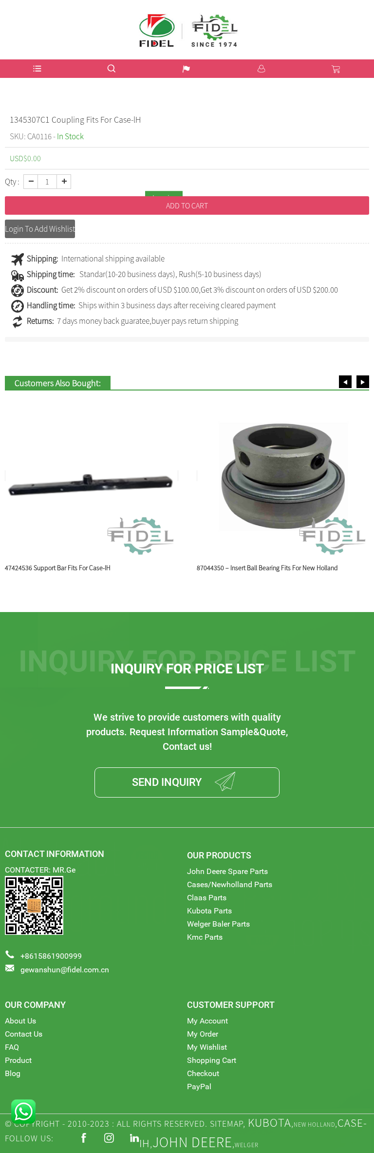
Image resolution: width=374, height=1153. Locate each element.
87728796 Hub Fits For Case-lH (239, 567)
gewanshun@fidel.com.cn (64, 969)
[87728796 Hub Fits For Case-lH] (283, 476)
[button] (345, 381)
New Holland (314, 1124)
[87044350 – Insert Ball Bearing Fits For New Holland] (91, 476)
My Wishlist (207, 1047)
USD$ (356, 16)
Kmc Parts (205, 937)
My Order (202, 1034)
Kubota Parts (209, 910)
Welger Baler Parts (218, 924)
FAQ (12, 1047)
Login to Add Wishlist (40, 228)
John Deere (192, 1142)
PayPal (199, 1086)
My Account (207, 1020)
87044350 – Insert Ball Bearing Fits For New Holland (75, 567)
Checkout (203, 1073)
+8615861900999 (51, 956)
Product (18, 1060)
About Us (20, 1020)
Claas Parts (206, 897)
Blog (12, 1073)
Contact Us (23, 1034)
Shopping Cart (211, 1060)
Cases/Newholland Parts (229, 884)
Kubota (269, 1122)
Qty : (12, 181)
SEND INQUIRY (167, 782)
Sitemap (226, 1123)
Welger (247, 1145)
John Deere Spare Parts (227, 871)
